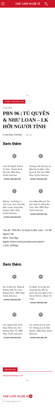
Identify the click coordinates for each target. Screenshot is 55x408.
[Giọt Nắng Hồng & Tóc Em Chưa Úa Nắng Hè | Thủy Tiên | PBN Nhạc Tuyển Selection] (40, 191)
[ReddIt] (35, 358)
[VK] (25, 358)
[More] (44, 358)
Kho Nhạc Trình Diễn (13, 135)
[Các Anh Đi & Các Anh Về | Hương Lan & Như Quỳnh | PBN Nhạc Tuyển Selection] (40, 314)
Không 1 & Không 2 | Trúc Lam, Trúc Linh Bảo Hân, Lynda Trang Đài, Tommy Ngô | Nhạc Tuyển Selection (14, 207)
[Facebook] (7, 358)
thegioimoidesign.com (13, 375)
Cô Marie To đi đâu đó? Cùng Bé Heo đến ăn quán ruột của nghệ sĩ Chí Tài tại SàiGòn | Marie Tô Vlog (40, 293)
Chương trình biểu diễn (14, 102)
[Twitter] (16, 358)
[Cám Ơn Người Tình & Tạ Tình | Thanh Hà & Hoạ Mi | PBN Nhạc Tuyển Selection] (14, 156)
